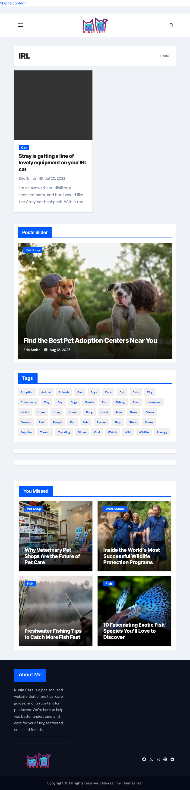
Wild (128, 432)
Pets (86, 422)
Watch (112, 432)
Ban (79, 392)
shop (117, 422)
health (25, 412)
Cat (24, 147)
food (136, 402)
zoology (162, 432)
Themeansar (132, 783)
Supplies (26, 432)
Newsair (109, 783)
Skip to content (13, 3)
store (132, 422)
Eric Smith (28, 178)
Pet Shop (33, 250)
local (104, 412)
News (133, 412)
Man (119, 412)
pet (72, 422)
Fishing (120, 402)
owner (150, 412)
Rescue (101, 422)
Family (89, 402)
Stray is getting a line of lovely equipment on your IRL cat (53, 162)
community (28, 402)
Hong (57, 412)
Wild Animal (115, 509)
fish (104, 402)
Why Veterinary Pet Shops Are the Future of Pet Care (52, 556)
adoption (27, 392)
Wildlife (144, 432)
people (57, 422)
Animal (46, 392)
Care (108, 392)
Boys (94, 392)
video (82, 432)
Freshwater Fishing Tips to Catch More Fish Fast (53, 634)
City (149, 392)
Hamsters (154, 402)
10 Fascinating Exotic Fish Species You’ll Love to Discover (134, 631)
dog (60, 402)
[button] (166, 300)
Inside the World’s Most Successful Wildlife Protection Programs (131, 556)
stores (149, 422)
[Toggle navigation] (20, 25)
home (41, 412)
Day (46, 402)
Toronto (45, 432)
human (73, 412)
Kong (89, 412)
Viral (97, 432)
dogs (74, 402)
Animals (64, 392)
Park (42, 422)
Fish (30, 584)
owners (26, 422)
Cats (136, 392)
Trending (64, 432)
